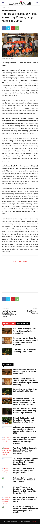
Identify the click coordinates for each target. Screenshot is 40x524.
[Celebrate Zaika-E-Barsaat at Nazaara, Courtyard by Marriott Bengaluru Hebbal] (7, 471)
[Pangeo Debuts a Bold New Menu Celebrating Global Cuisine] (7, 351)
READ (8, 7)
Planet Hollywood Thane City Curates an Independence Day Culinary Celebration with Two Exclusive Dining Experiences (24, 401)
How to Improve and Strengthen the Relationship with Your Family (10, 314)
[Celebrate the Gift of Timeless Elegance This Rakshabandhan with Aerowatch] (7, 480)
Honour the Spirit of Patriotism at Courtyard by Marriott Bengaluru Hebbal (25, 499)
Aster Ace (33, 521)
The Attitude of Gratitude (32, 312)
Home (3, 7)
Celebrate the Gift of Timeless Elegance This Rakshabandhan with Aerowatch (24, 480)
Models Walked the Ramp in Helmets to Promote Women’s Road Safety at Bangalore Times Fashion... (25, 510)
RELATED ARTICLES (8, 323)
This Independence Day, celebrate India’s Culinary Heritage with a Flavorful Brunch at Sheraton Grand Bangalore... (25, 461)
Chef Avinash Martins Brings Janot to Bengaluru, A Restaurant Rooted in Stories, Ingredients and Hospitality (25, 382)
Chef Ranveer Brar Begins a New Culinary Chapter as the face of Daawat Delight (24, 331)
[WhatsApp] (17, 28)
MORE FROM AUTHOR (23, 323)
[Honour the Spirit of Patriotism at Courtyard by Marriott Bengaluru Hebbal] (7, 501)
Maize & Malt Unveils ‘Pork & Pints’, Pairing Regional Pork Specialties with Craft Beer (23, 420)
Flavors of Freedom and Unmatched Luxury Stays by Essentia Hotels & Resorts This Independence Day (24, 490)
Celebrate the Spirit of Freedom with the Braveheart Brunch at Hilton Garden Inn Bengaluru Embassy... (24, 440)
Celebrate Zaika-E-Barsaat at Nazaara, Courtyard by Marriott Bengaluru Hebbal (24, 471)
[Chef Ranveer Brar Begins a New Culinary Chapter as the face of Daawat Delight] (7, 331)
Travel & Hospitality (11, 10)
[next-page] (6, 359)
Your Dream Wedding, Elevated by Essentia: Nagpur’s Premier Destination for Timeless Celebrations (25, 451)
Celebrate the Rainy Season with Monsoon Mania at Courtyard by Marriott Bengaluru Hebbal (25, 411)
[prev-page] (3, 359)
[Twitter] (8, 28)
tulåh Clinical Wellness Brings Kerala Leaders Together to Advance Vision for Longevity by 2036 (25, 430)
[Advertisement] (20, 277)
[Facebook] (4, 28)
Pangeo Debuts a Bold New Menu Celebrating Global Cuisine (25, 390)
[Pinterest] (13, 28)
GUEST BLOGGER (8, 24)
